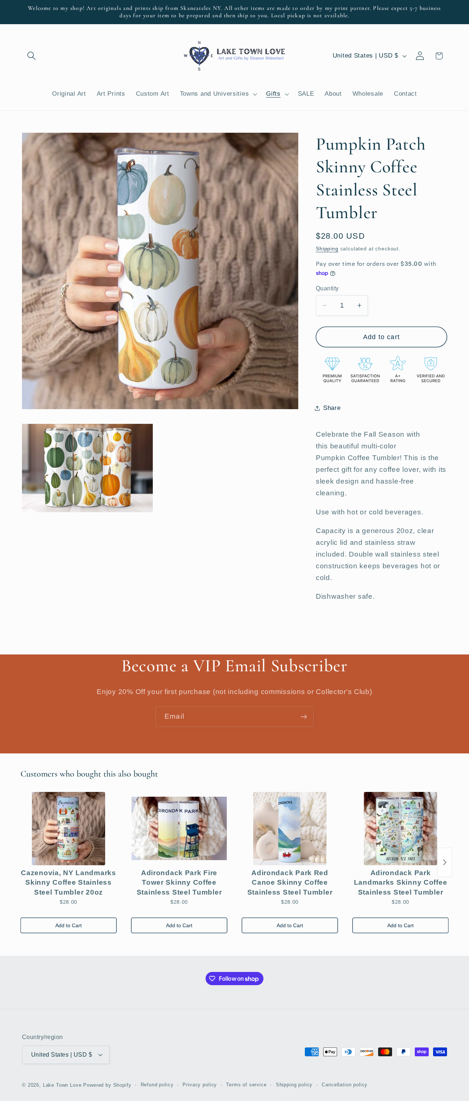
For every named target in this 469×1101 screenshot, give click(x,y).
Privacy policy (199, 1084)
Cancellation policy (345, 1084)
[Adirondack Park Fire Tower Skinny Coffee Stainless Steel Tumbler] (179, 828)
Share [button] (332, 407)
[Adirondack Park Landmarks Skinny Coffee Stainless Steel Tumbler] (400, 828)
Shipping (327, 249)
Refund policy (157, 1084)
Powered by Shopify (107, 1085)
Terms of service (246, 1084)
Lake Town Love (62, 1085)
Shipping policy (294, 1084)
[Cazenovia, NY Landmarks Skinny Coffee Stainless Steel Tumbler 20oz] (68, 828)
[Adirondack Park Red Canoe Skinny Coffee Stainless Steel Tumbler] (289, 828)
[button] (31, 56)
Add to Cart (68, 925)
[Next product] (444, 862)
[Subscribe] (303, 717)
